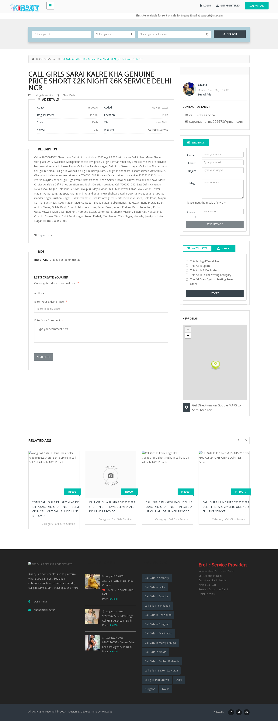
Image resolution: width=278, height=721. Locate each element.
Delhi (179, 679)
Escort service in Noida (213, 580)
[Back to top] (265, 697)
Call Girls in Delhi (155, 587)
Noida (165, 689)
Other (193, 284)
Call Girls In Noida (155, 652)
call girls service (48, 59)
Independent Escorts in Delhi (216, 571)
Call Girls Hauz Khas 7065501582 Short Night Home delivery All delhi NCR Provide (55, 506)
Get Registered (230, 5)
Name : (191, 155)
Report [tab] (226, 248)
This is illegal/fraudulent (205, 261)
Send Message (215, 224)
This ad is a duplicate (203, 270)
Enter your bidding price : (50, 301)
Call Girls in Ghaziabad (158, 615)
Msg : (192, 183)
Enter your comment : (49, 320)
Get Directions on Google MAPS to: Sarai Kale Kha (216, 407)
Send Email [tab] (198, 142)
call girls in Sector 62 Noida (161, 670)
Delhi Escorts (207, 594)
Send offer (43, 357)
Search (232, 34)
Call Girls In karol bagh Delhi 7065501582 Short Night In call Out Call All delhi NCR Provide (112, 506)
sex (50, 235)
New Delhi (69, 95)
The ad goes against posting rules (211, 279)
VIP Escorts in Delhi (210, 576)
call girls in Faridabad (157, 605)
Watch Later (199, 248)
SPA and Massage (236, 519)
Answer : (191, 214)
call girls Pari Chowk (157, 679)
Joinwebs (106, 711)
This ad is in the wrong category (210, 275)
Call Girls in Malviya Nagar (160, 642)
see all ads (204, 94)
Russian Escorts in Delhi (213, 589)
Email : (192, 163)
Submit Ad (256, 5)
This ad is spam (200, 265)
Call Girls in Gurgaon (157, 624)
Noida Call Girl (207, 585)
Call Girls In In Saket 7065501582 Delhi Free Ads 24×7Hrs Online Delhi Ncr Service (169, 506)
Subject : (191, 173)
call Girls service (158, 129)
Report (214, 293)
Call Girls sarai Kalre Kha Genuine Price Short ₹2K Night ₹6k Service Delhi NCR (100, 80)
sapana (202, 84)
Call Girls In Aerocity (157, 578)
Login (207, 5)
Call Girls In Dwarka (156, 596)
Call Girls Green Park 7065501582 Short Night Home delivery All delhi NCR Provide (225, 506)
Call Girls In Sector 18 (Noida (162, 661)
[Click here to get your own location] (207, 34)
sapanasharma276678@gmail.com (216, 121)
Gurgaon (150, 689)
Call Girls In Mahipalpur (158, 633)
